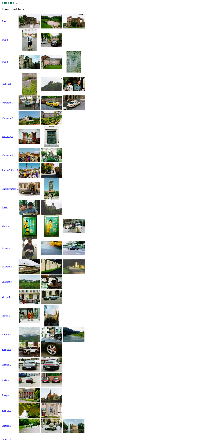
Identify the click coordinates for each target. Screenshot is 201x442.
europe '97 (6, 439)
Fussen (5, 207)
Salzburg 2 (7, 266)
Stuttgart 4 (6, 395)
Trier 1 (5, 21)
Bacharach (6, 84)
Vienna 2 (6, 315)
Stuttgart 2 (6, 364)
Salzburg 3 (7, 282)
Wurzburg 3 (7, 136)
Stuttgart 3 (6, 380)
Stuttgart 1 (6, 349)
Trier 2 (5, 40)
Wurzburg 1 (7, 102)
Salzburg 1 (7, 248)
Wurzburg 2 (7, 118)
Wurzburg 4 (7, 155)
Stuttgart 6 (6, 426)
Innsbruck (6, 334)
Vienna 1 (6, 297)
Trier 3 (5, 62)
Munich (5, 226)
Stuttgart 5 (6, 410)
